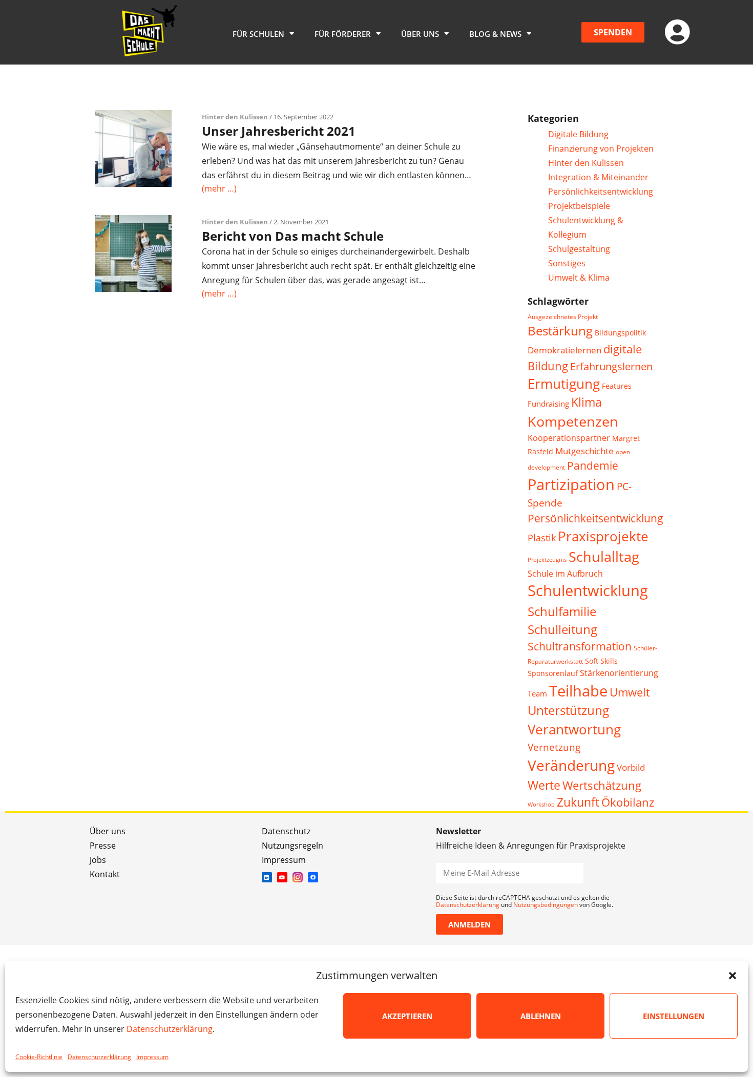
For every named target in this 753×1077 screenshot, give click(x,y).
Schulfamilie (562, 611)
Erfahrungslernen (611, 366)
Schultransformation (580, 646)
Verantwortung (574, 729)
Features (617, 386)
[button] (732, 975)
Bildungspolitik (620, 332)
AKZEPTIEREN (407, 1016)
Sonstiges (566, 263)
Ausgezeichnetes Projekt (563, 316)
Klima (586, 402)
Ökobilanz (627, 802)
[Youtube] (282, 877)
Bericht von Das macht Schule (293, 235)
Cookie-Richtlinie (38, 1056)
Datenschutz (286, 831)
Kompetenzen (573, 421)
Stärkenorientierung (619, 673)
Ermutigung (564, 384)
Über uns (108, 831)
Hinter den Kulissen (235, 116)
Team (537, 693)
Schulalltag (604, 556)
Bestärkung (560, 331)
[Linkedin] (267, 877)
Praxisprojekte (603, 536)
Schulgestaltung (579, 249)
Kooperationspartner (569, 438)
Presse (103, 845)
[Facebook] (313, 877)
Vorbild (631, 767)
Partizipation (571, 484)
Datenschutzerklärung (170, 1028)
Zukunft (578, 802)
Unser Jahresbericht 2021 (278, 130)
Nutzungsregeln (292, 845)
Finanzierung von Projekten (601, 148)
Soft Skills (601, 661)
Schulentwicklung (588, 590)
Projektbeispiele (579, 206)
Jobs (98, 859)
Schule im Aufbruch (565, 573)
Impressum (152, 1056)
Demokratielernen (564, 350)
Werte (544, 785)
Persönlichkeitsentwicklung (600, 191)
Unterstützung (568, 710)
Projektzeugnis (547, 559)
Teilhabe (578, 691)
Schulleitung (562, 629)
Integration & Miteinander (598, 177)
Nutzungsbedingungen (545, 904)
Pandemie (592, 465)
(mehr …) (219, 188)
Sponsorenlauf (553, 673)
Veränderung (571, 765)
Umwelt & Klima (579, 277)
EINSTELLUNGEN (673, 1016)
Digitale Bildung (578, 134)
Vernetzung (554, 747)
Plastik (542, 538)
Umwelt (630, 692)
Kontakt (105, 874)
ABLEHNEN (540, 1016)
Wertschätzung (601, 785)
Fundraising (548, 403)
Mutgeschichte (584, 451)
